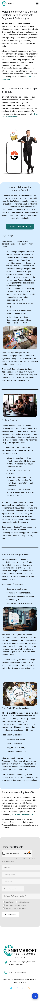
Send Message (10, 914)
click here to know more (22, 814)
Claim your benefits (20, 227)
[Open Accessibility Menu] (35, 996)
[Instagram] (29, 988)
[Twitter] (10, 988)
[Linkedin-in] (23, 988)
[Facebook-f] (16, 988)
